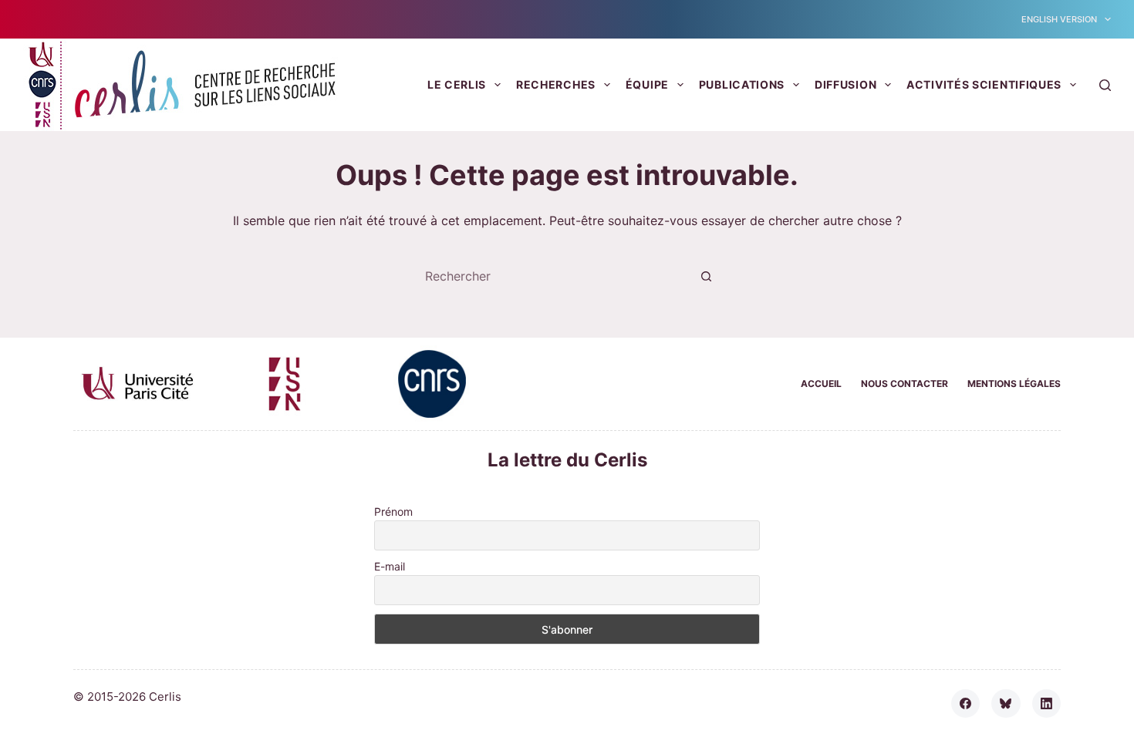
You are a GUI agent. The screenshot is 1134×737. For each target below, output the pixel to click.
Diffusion (845, 84)
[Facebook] (965, 703)
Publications (742, 84)
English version (1059, 19)
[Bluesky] (1006, 703)
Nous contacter (904, 383)
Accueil (821, 383)
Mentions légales (1014, 383)
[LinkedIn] (1046, 703)
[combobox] (552, 276)
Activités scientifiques (983, 84)
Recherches (556, 84)
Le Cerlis (456, 84)
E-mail (389, 566)
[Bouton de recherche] (706, 276)
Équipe (647, 84)
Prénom (393, 511)
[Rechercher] (1105, 85)
